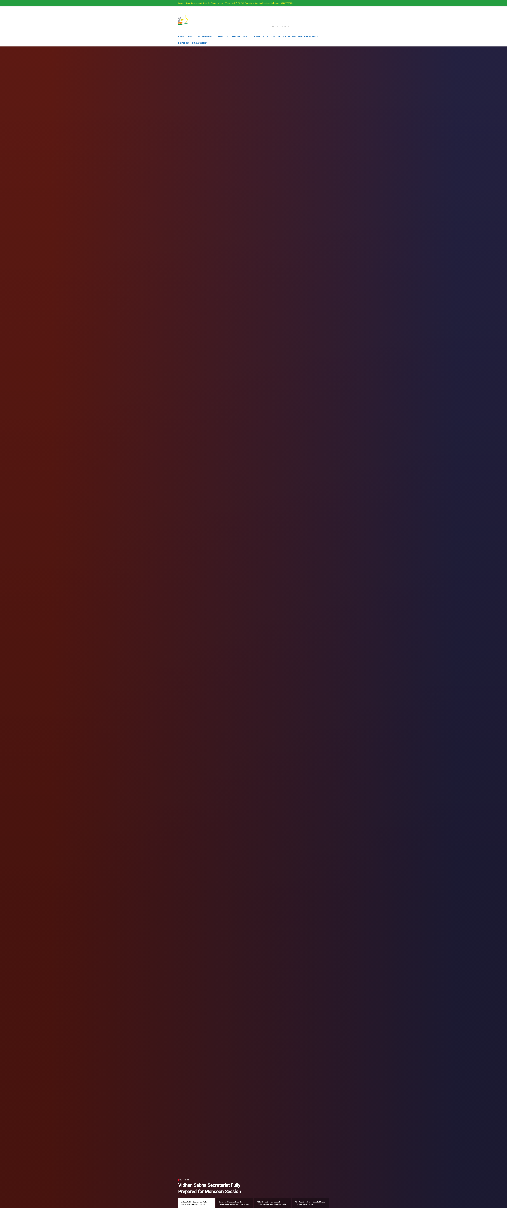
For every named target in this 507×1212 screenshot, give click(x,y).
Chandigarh (184, 1180)
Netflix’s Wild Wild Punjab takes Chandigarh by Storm (251, 3)
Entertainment (196, 3)
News (188, 3)
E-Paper (214, 3)
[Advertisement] (281, 18)
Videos (220, 3)
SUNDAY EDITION (287, 3)
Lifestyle (206, 3)
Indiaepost (275, 3)
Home (180, 3)
